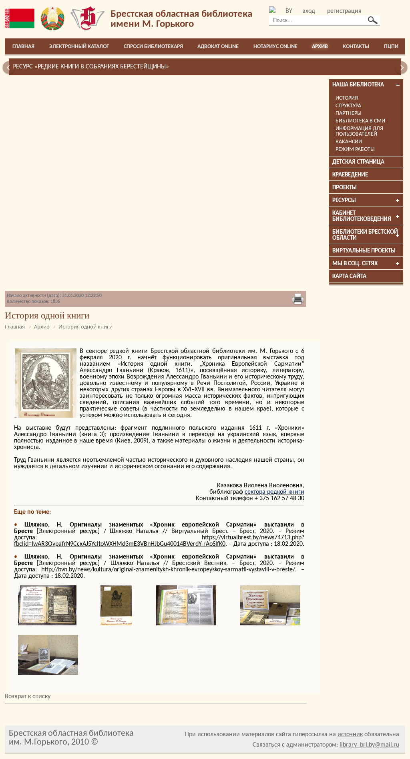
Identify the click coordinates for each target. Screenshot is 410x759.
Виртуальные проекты (364, 251)
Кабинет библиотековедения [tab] (361, 216)
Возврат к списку (27, 696)
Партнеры (349, 113)
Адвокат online (218, 47)
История (347, 98)
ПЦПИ (391, 47)
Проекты (344, 188)
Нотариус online (275, 47)
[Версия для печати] (298, 299)
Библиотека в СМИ (360, 121)
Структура (348, 106)
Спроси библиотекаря (153, 47)
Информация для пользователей (359, 131)
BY (288, 11)
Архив (320, 47)
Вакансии (349, 142)
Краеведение (350, 175)
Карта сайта (349, 277)
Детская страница (358, 162)
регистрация (344, 11)
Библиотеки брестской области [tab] (365, 235)
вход (308, 11)
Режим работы (355, 149)
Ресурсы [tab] (344, 201)
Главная (23, 47)
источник (350, 734)
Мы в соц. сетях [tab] (355, 264)
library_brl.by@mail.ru (369, 745)
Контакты (356, 47)
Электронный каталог (79, 47)
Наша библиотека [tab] (358, 85)
